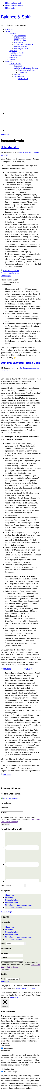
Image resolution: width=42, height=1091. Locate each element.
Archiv (3, 979)
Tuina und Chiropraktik (14, 907)
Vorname (4, 808)
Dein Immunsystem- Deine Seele (20, 363)
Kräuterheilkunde (11, 902)
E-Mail (4, 812)
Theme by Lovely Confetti (25, 988)
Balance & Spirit (16, 16)
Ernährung (9, 897)
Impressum (5, 134)
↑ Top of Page (6, 911)
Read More (13, 997)
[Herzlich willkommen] (10, 798)
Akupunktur (9, 895)
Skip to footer (10, 8)
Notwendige (8, 1048)
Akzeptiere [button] (5, 997)
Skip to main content (13, 3)
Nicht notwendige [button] (7, 1069)
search (3, 885)
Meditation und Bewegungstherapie (18, 905)
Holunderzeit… (10, 147)
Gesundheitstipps (12, 900)
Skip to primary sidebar (14, 5)
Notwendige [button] (5, 1046)
